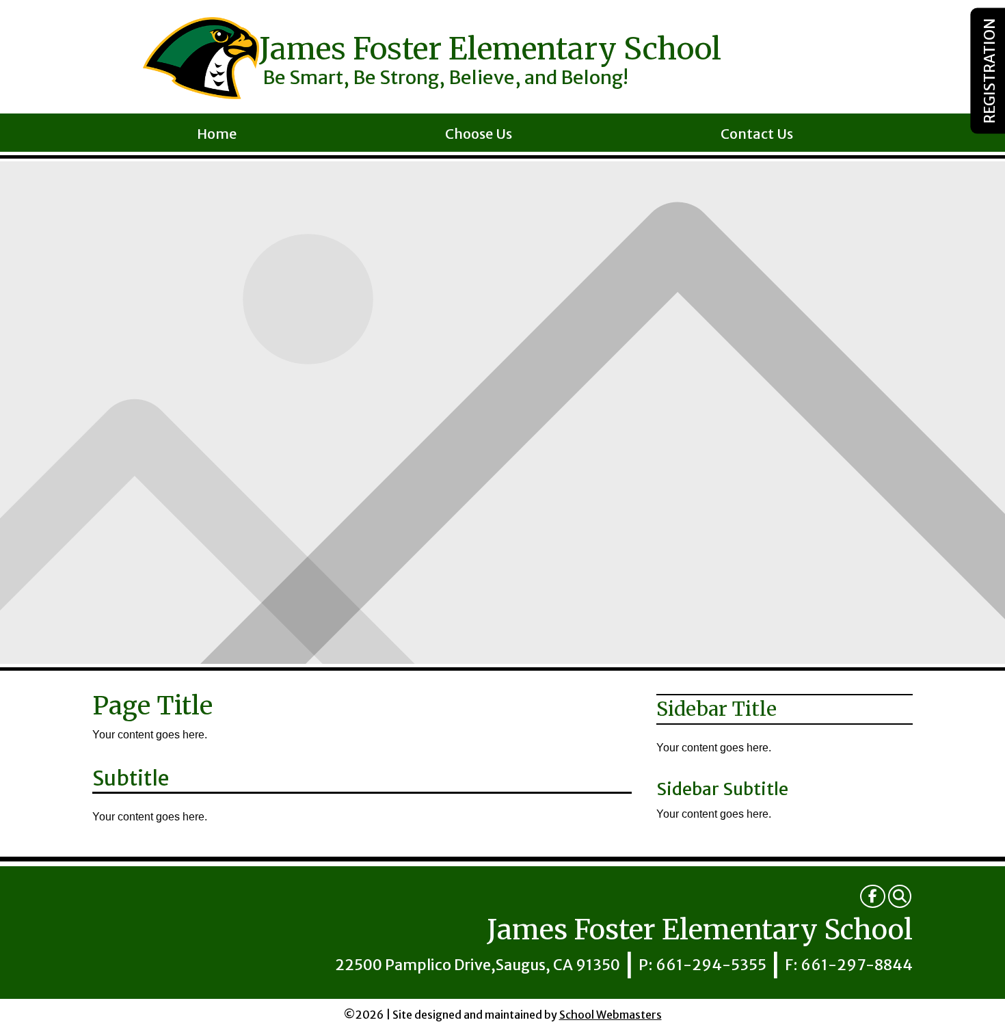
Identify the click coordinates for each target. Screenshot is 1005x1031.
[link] (873, 896)
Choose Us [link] (478, 135)
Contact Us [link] (757, 135)
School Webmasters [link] (610, 1014)
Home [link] (217, 135)
